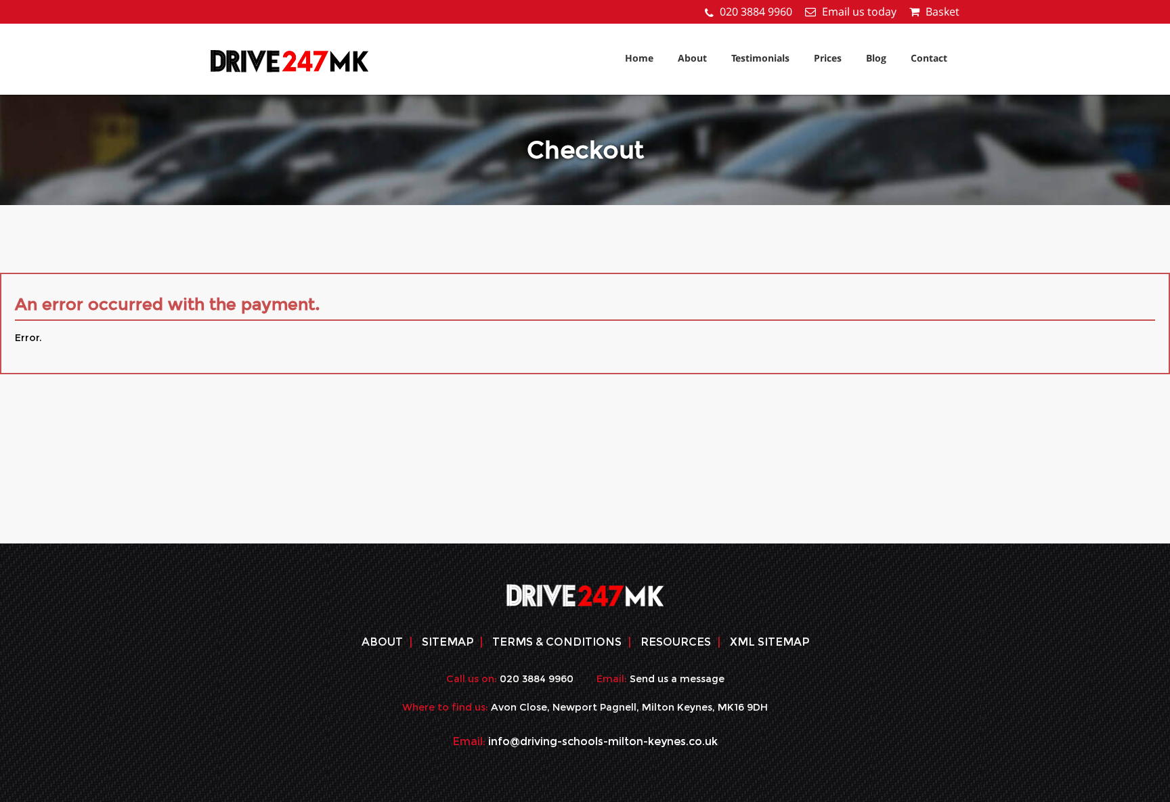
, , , (629, 707)
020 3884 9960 (756, 11)
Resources (676, 642)
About (692, 57)
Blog (876, 57)
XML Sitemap (769, 642)
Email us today (859, 11)
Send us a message (677, 679)
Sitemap (447, 642)
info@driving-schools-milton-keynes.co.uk (603, 741)
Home (639, 57)
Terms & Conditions (557, 642)
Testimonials (760, 57)
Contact (929, 57)
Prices (828, 57)
